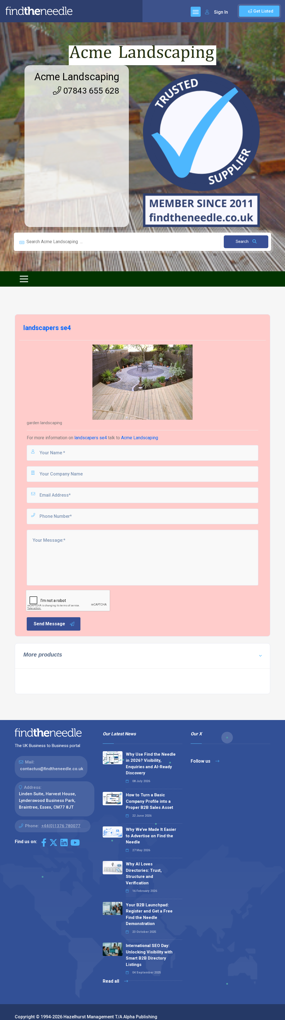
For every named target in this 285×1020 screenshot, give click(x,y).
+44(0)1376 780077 (60, 825)
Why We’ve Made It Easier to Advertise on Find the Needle (151, 836)
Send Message (49, 623)
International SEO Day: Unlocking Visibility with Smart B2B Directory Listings (149, 955)
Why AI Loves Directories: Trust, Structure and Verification (144, 873)
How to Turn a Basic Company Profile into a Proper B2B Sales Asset (149, 801)
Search (243, 241)
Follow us (201, 761)
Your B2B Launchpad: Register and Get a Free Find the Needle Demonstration (149, 914)
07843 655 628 (90, 91)
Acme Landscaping (76, 77)
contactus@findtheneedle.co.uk (51, 768)
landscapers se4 (90, 437)
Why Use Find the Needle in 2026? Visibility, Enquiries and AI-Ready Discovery (151, 764)
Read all (111, 981)
